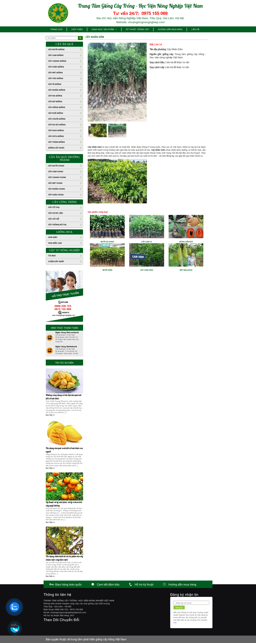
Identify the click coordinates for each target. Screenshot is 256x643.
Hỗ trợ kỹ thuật (144, 584)
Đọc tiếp (49, 415)
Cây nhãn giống (56, 90)
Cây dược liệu (55, 213)
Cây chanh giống (57, 61)
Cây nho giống (56, 130)
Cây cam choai (55, 171)
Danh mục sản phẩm (103, 29)
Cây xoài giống (56, 66)
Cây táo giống (55, 78)
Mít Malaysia (186, 235)
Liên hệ (195, 29)
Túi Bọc (52, 255)
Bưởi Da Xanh (107, 207)
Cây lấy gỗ (53, 218)
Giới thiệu (77, 29)
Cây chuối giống (56, 118)
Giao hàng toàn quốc (68, 584)
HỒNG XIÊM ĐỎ (186, 207)
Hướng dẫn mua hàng (170, 29)
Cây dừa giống (56, 136)
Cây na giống (55, 95)
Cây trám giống (56, 142)
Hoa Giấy (52, 237)
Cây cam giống (55, 55)
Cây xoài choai (56, 194)
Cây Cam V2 (146, 207)
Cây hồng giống (56, 107)
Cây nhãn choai (56, 188)
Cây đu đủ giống (56, 124)
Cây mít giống (55, 72)
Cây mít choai (55, 183)
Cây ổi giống (54, 84)
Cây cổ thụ (54, 207)
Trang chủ (56, 29)
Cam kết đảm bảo (108, 584)
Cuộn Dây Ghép (56, 261)
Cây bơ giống (55, 101)
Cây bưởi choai (56, 165)
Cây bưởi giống (56, 49)
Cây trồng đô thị (57, 224)
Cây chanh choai (57, 177)
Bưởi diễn (107, 235)
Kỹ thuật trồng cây (137, 29)
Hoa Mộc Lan (55, 243)
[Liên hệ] (14, 626)
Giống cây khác (56, 147)
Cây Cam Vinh (146, 235)
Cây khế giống (55, 113)
